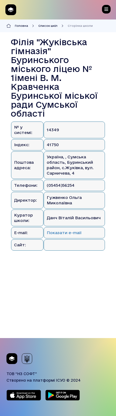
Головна (21, 25)
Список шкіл (47, 25)
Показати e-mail (64, 232)
